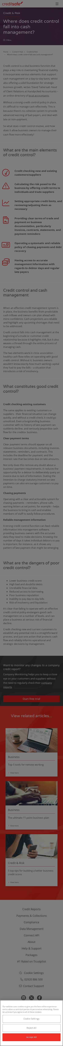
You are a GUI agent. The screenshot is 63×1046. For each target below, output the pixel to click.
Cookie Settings (31, 1018)
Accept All (31, 1037)
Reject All (31, 1027)
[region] (31, 1023)
